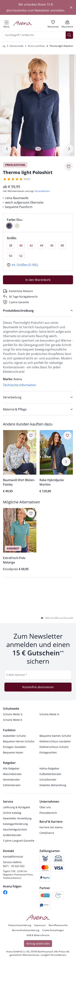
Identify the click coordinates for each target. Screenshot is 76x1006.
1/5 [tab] (38, 148)
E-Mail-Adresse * (16, 682)
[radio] (9, 225)
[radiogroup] (38, 223)
